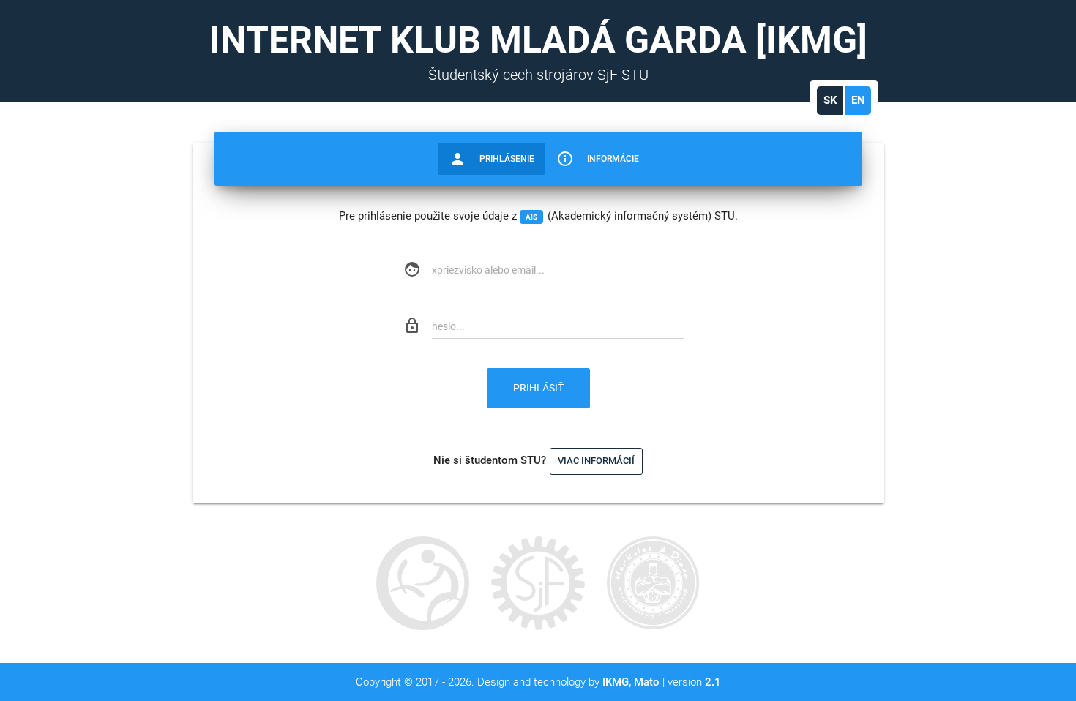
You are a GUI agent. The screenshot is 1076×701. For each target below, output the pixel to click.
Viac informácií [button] (596, 460)
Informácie (597, 159)
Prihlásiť (538, 388)
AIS (531, 217)
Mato (647, 682)
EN (858, 100)
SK (830, 100)
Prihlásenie (491, 159)
